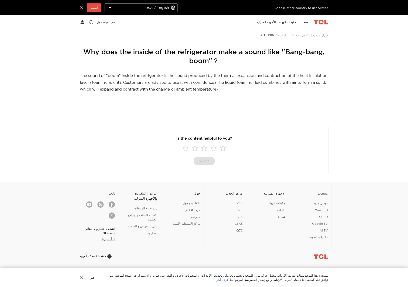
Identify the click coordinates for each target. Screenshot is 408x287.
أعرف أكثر (222, 280)
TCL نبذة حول (191, 203)
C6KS (239, 224)
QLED (323, 217)
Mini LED (321, 210)
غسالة (281, 217)
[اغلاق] (81, 277)
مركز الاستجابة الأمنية (186, 224)
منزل (325, 35)
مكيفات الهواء (276, 203)
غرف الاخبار (192, 210)
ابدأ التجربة (108, 239)
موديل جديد (321, 203)
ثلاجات (281, 210)
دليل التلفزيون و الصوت (142, 226)
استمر (94, 8)
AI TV (324, 230)
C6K (240, 217)
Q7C (239, 230)
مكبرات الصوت (318, 237)
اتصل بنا (152, 233)
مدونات (195, 217)
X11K (239, 203)
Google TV (320, 224)
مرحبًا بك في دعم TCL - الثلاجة (297, 35)
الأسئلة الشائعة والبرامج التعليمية (142, 217)
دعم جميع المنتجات (145, 208)
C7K (240, 210)
